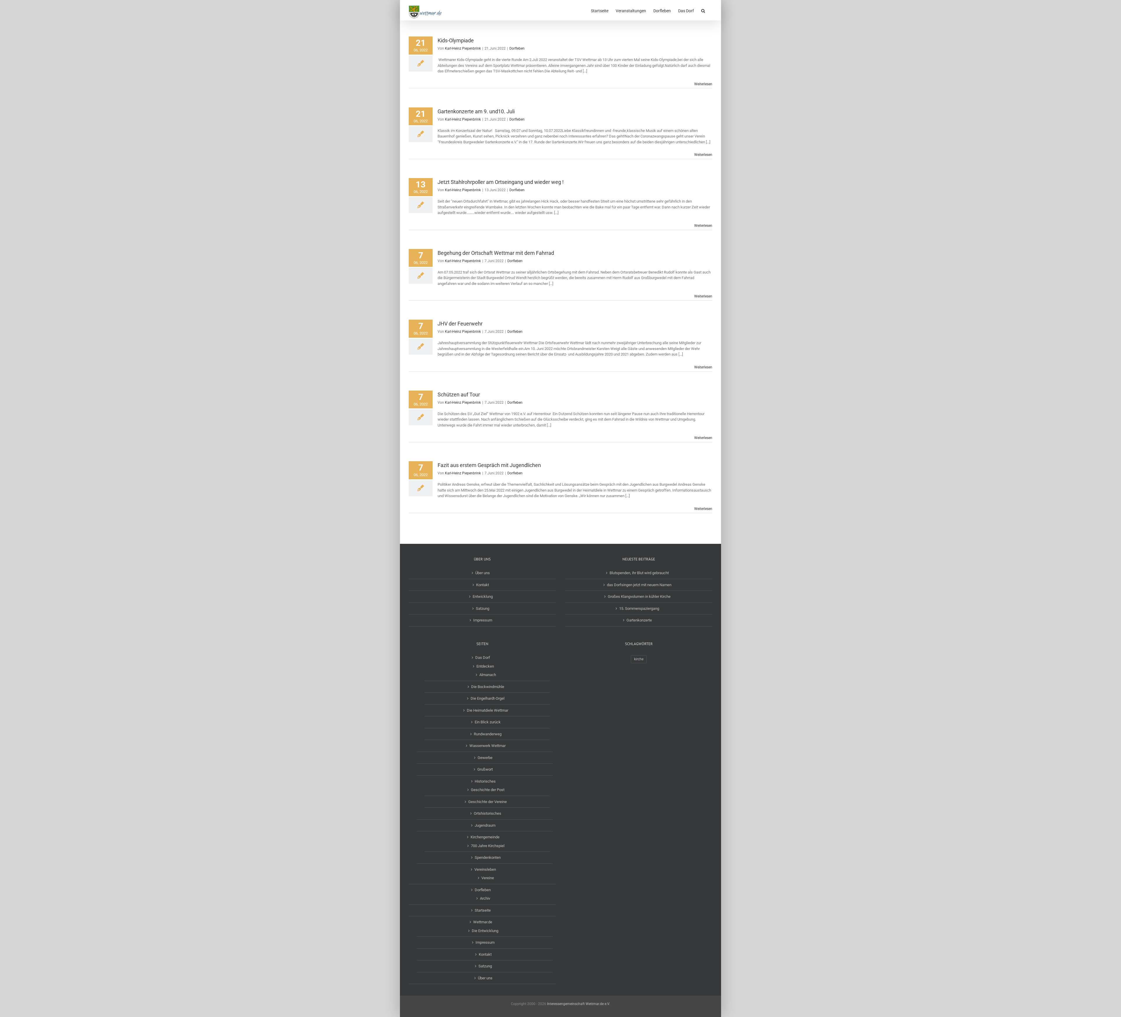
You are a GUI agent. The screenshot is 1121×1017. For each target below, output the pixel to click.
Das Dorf (482, 657)
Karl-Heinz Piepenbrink (463, 48)
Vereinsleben (485, 869)
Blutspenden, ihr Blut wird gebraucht (639, 573)
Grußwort (485, 769)
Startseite (483, 910)
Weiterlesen (703, 84)
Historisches (485, 781)
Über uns (482, 573)
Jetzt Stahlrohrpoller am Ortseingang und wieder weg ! (501, 182)
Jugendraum (485, 825)
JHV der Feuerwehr (460, 324)
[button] (703, 10)
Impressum (482, 620)
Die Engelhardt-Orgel (487, 698)
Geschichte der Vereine (487, 802)
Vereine (487, 878)
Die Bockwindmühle (487, 687)
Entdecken (485, 666)
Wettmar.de (482, 922)
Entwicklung (483, 596)
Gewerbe (485, 757)
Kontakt (482, 585)
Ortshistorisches (487, 813)
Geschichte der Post (487, 790)
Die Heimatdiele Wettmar (487, 710)
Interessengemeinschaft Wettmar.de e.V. (578, 1004)
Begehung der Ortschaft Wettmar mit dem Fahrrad (496, 253)
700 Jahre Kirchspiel (487, 846)
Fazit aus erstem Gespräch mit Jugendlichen (489, 465)
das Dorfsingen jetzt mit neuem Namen (639, 585)
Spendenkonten (488, 857)
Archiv (485, 898)
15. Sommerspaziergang (639, 608)
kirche (638, 659)
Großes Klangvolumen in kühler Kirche (639, 596)
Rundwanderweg (488, 734)
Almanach (487, 675)
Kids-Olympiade (456, 40)
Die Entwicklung (485, 931)
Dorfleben (517, 48)
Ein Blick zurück (488, 722)
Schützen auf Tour (459, 394)
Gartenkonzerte (639, 620)
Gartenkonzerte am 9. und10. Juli (476, 111)
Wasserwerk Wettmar (487, 745)
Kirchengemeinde (485, 837)
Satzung (482, 608)
